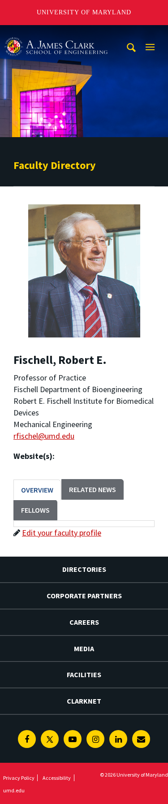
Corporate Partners (84, 595)
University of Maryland (84, 12)
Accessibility (57, 777)
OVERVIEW (37, 489)
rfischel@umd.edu (43, 436)
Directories (84, 569)
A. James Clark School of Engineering (56, 33)
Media (84, 648)
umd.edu (14, 790)
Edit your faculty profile (61, 532)
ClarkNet (84, 700)
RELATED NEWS (92, 489)
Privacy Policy (18, 777)
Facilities (84, 674)
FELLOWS (35, 510)
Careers (84, 622)
